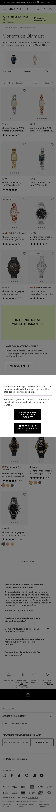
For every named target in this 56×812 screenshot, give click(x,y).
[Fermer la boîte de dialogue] (50, 380)
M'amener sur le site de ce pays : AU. (27, 414)
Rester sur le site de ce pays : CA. (27, 428)
